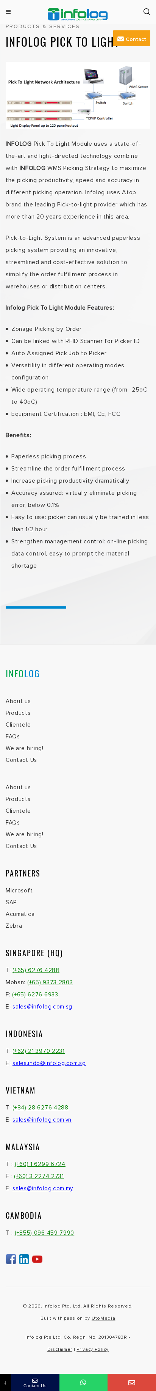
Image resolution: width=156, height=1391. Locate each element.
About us (18, 701)
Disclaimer (59, 1349)
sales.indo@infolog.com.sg (49, 1063)
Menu (8, 12)
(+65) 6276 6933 (35, 994)
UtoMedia (103, 1318)
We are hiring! (25, 748)
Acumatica (20, 914)
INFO (23, 673)
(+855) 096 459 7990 (44, 1232)
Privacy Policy (92, 1349)
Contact (136, 39)
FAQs (13, 736)
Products (18, 713)
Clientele (18, 724)
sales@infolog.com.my (42, 1188)
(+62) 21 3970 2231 (38, 1051)
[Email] (132, 1382)
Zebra (14, 925)
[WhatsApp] (83, 1382)
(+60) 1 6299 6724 (40, 1164)
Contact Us (21, 760)
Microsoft (19, 890)
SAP (11, 902)
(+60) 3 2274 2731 (39, 1176)
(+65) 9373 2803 (50, 982)
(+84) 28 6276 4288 (40, 1107)
